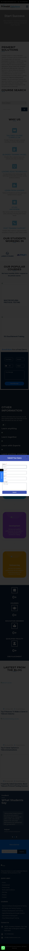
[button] (26, 457)
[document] (14, 475)
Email (4, 476)
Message (5, 481)
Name (4, 464)
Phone (4, 470)
